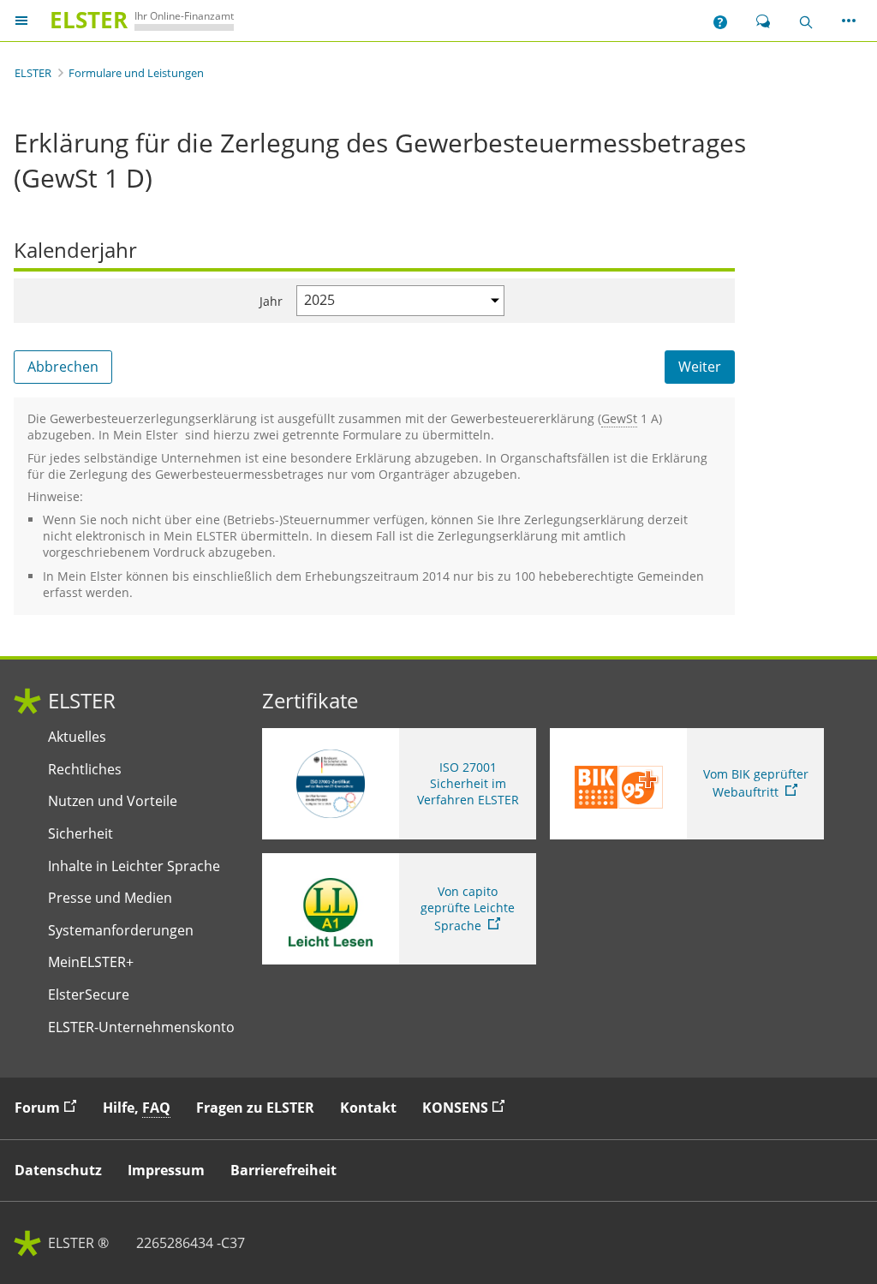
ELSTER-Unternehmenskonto (141, 1027)
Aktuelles (77, 737)
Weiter (699, 366)
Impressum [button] (166, 1170)
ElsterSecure (88, 995)
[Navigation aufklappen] (21, 20)
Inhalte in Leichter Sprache (134, 866)
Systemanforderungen (121, 931)
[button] (720, 20)
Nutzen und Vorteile (112, 801)
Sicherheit (80, 834)
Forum (50, 1107)
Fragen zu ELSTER (255, 1107)
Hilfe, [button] (136, 1107)
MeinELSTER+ (91, 962)
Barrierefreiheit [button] (283, 1170)
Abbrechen (62, 366)
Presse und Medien (110, 898)
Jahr (271, 301)
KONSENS (467, 1107)
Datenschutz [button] (58, 1170)
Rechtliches (85, 770)
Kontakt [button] (368, 1107)
